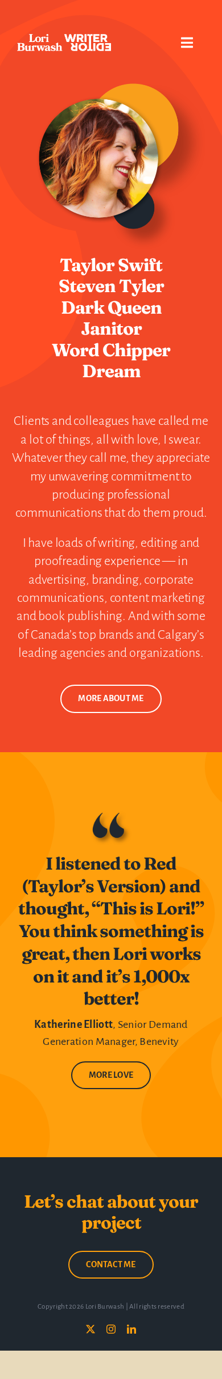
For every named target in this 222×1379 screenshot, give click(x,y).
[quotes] (111, 814)
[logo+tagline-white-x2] (64, 39)
